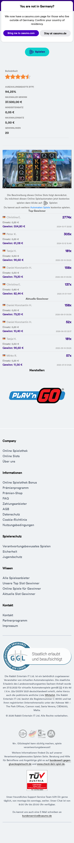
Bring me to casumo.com (21, 33)
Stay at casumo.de (55, 33)
